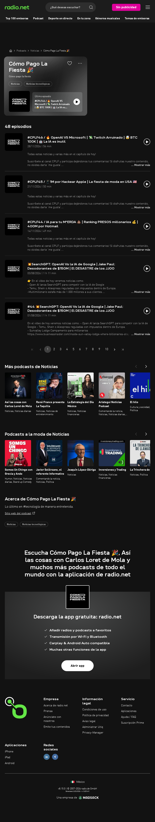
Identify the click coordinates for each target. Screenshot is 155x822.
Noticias (15, 84)
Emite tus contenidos (57, 726)
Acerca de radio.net (56, 705)
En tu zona (83, 18)
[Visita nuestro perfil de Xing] (55, 757)
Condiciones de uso (94, 709)
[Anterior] (136, 365)
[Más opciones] (80, 63)
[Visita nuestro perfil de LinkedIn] (46, 757)
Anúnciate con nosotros (52, 719)
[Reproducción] (76, 102)
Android (10, 763)
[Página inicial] (10, 50)
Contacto (126, 705)
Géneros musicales (107, 18)
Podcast (38, 18)
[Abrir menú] (147, 7)
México (80, 782)
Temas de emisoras (137, 18)
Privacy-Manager (92, 732)
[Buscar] (91, 7)
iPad (7, 757)
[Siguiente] (146, 365)
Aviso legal (88, 721)
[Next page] (114, 349)
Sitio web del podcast (18, 513)
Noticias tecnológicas (38, 84)
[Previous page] (40, 349)
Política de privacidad (95, 715)
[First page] (32, 349)
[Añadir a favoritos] (69, 63)
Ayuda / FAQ (128, 717)
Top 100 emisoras (17, 18)
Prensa (48, 711)
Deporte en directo (60, 18)
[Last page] (122, 349)
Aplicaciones (128, 711)
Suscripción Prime (132, 722)
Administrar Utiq (92, 727)
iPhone (9, 751)
